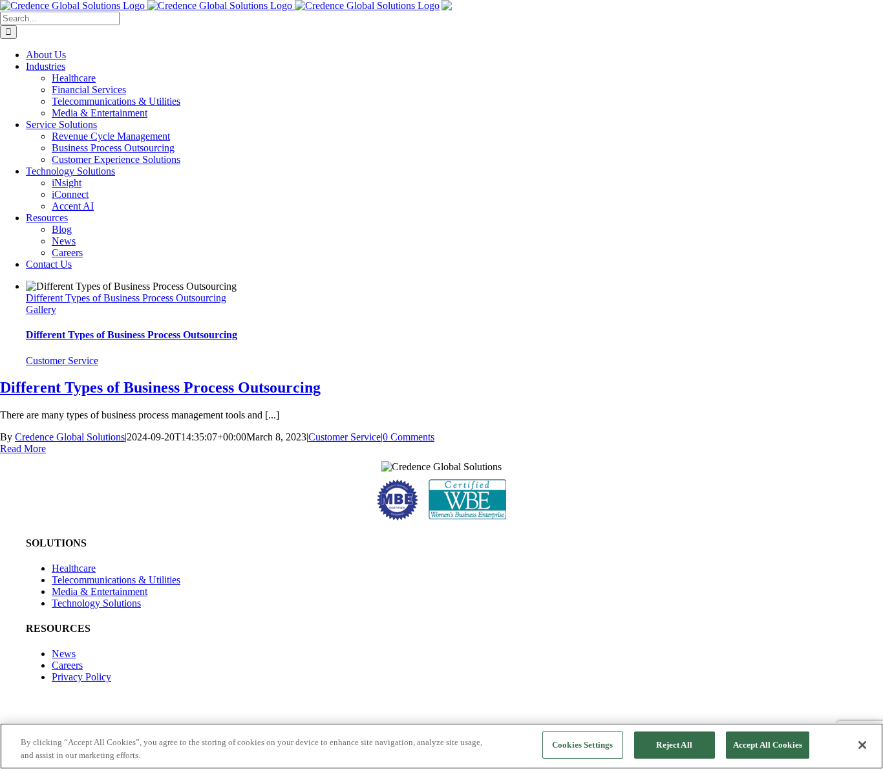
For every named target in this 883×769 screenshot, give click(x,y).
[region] (441, 746)
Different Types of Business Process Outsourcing (126, 297)
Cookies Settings (582, 745)
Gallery (41, 309)
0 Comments (408, 436)
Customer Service (62, 360)
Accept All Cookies (767, 745)
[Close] (862, 745)
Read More (23, 448)
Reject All (674, 745)
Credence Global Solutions (70, 436)
